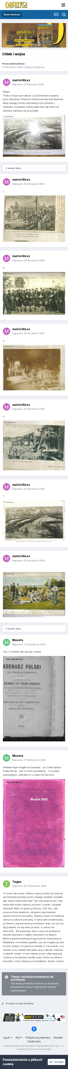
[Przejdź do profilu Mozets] (6, 642)
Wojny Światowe (35, 67)
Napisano (28, 84)
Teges (16, 882)
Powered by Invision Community (34, 1049)
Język (7, 1037)
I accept (57, 1061)
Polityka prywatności (38, 1037)
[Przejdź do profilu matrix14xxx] (6, 82)
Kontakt (58, 1037)
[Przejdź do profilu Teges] (6, 884)
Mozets (17, 640)
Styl (18, 1037)
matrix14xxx (17, 63)
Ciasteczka (34, 1041)
